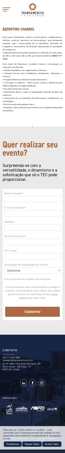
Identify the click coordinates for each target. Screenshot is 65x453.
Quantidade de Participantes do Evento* (26, 264)
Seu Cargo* (10, 250)
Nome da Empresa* (15, 236)
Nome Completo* (13, 193)
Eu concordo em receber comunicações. (28, 279)
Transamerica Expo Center (32, 9)
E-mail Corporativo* (15, 207)
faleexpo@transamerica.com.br (18, 360)
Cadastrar (32, 311)
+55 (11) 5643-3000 (11, 357)
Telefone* (9, 221)
